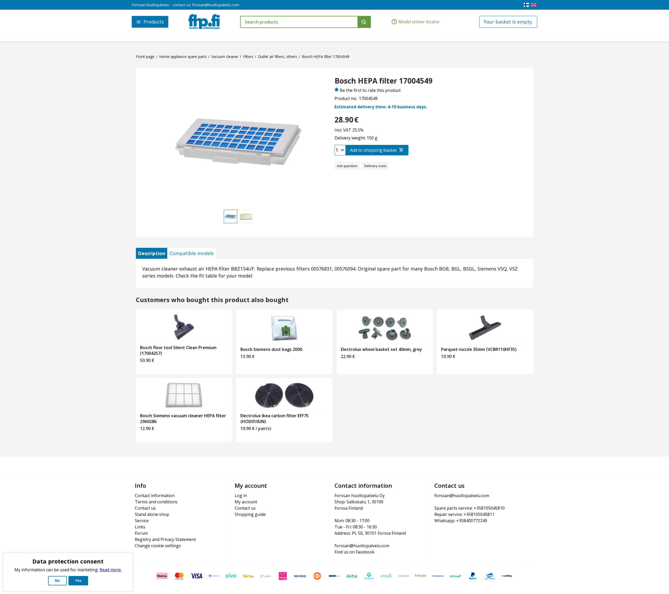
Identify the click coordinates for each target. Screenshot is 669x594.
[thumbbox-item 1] (230, 216)
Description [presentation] (151, 253)
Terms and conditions (156, 502)
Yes (78, 580)
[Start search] (364, 22)
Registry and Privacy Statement (165, 539)
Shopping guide (250, 514)
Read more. (111, 570)
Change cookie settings (158, 546)
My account (246, 502)
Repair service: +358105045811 (464, 514)
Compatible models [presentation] (192, 253)
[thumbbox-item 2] (246, 216)
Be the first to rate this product (370, 90)
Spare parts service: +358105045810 (469, 508)
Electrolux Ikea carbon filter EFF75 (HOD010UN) (274, 418)
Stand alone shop (152, 514)
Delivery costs (375, 165)
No (57, 580)
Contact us (145, 508)
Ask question (347, 165)
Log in (241, 495)
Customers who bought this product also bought (212, 300)
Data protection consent (67, 561)
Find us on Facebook (354, 552)
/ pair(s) (255, 428)
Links (140, 527)
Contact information (155, 495)
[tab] (151, 253)
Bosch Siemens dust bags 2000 (271, 349)
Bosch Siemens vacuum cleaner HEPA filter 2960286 (183, 418)
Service (142, 521)
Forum (141, 533)
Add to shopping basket (373, 150)
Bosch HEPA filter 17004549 (383, 81)
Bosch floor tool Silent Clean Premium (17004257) (178, 350)
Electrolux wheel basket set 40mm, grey (381, 349)
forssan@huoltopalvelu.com (215, 4)
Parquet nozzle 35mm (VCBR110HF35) (479, 349)
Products (153, 22)
